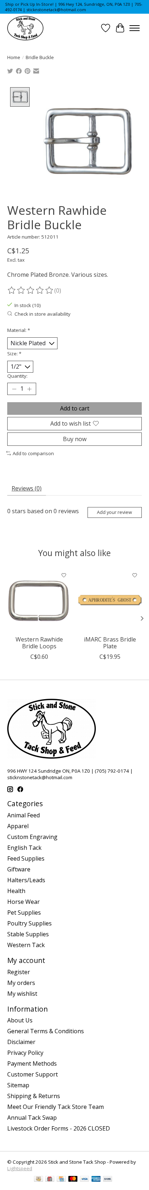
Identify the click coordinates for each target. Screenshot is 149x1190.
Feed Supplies (25, 858)
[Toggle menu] (134, 28)
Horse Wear (23, 902)
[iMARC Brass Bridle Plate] (110, 600)
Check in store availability (42, 314)
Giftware (18, 869)
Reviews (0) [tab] (27, 488)
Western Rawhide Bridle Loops (39, 642)
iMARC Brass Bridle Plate (110, 642)
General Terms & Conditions (45, 1031)
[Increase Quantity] (29, 389)
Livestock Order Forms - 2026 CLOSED (58, 1128)
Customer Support (32, 1074)
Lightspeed (19, 1168)
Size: (14, 353)
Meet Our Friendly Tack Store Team (55, 1107)
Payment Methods (32, 1063)
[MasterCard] (73, 1179)
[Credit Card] (61, 1179)
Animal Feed (23, 815)
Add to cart (74, 408)
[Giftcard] (49, 1179)
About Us (20, 1020)
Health (16, 891)
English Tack (24, 848)
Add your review (114, 512)
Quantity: (17, 376)
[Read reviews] (30, 290)
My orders (21, 983)
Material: (18, 330)
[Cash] (38, 1179)
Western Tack (26, 945)
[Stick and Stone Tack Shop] (25, 28)
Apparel (18, 826)
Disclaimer (21, 1042)
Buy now (74, 439)
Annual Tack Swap (32, 1118)
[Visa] (84, 1179)
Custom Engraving (32, 837)
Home (13, 57)
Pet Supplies (24, 912)
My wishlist (22, 994)
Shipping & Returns (33, 1096)
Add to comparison (33, 453)
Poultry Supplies (29, 923)
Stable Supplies (28, 934)
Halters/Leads (26, 880)
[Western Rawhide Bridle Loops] (39, 600)
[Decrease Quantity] (14, 389)
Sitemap (18, 1085)
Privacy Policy (25, 1053)
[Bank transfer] (107, 1179)
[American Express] (96, 1179)
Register (18, 972)
